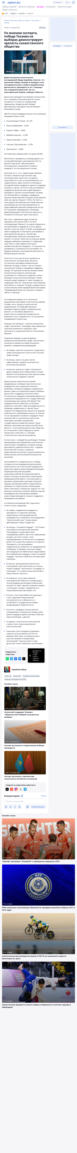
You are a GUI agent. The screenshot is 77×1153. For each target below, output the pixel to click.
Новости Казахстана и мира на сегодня (17, 20)
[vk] (19, 658)
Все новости (35, 20)
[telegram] (11, 658)
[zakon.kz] (14, 2)
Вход (44, 796)
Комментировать (38, 807)
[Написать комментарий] (25, 801)
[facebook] (15, 658)
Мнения (6, 23)
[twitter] (24, 658)
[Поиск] (73, 2)
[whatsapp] (7, 658)
